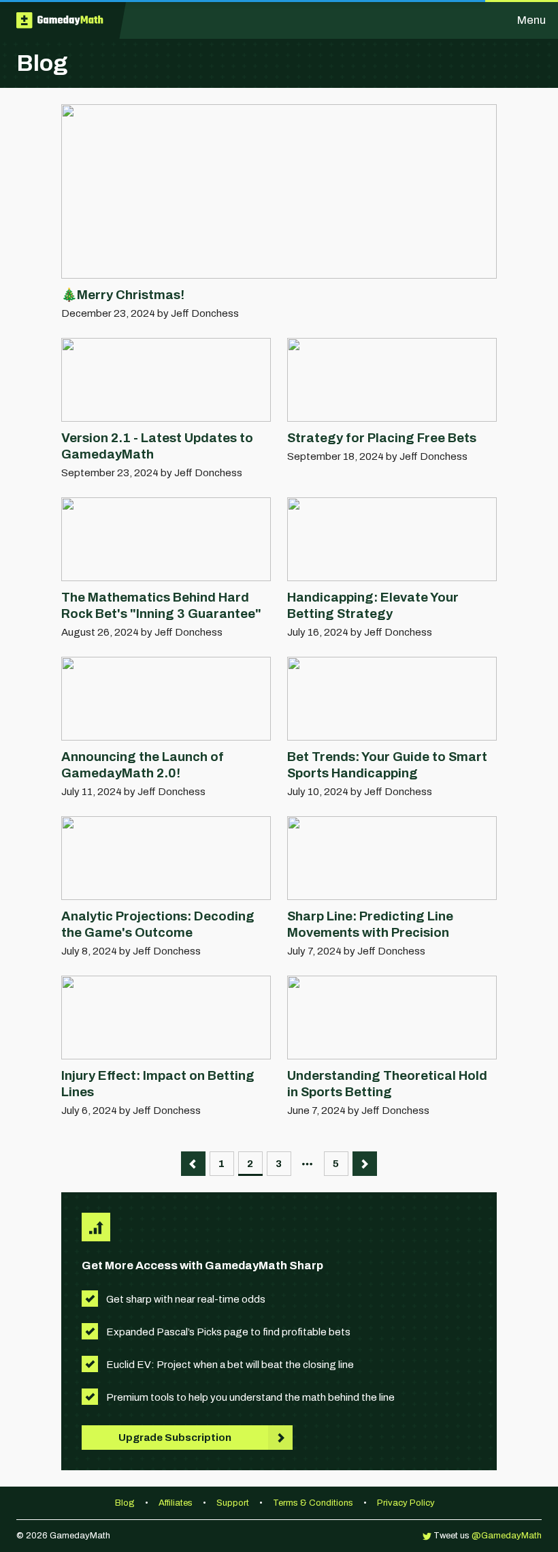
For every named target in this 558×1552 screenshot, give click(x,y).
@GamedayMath (507, 1535)
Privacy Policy (406, 1502)
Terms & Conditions (313, 1502)
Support (233, 1502)
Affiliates (177, 1502)
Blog (126, 1502)
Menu (531, 20)
